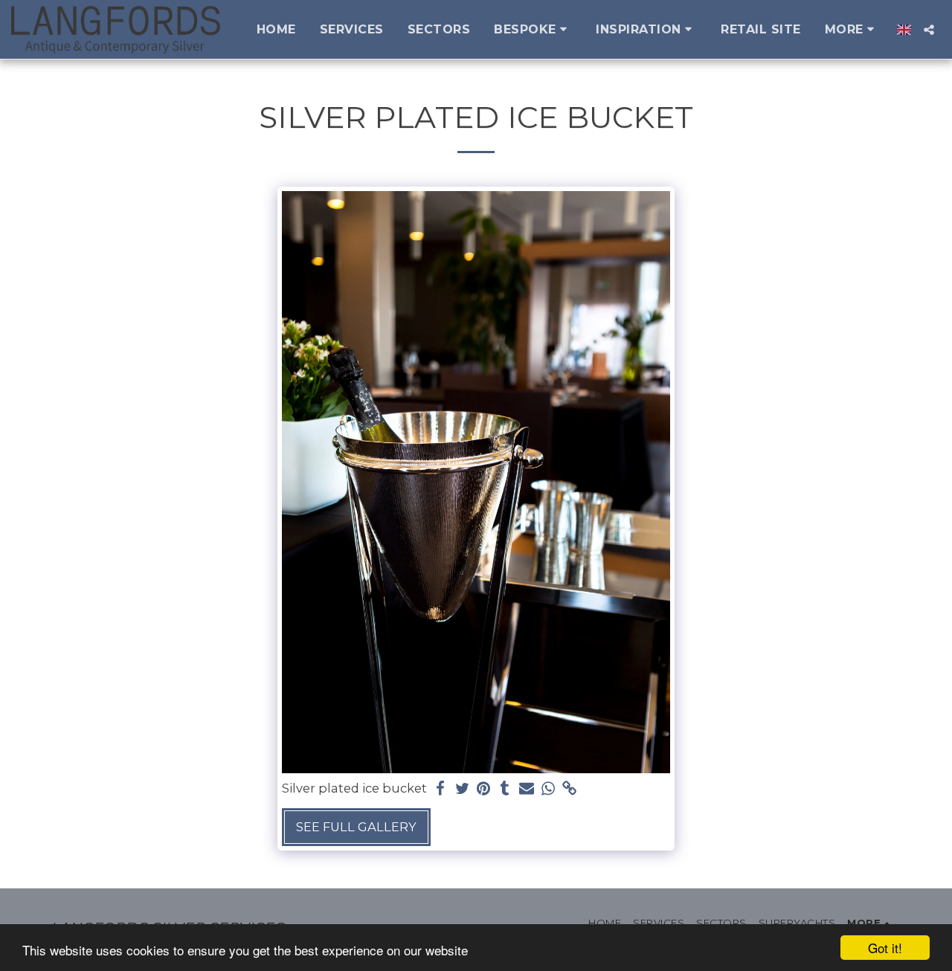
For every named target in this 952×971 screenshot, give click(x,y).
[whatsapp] (548, 789)
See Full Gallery (356, 826)
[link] (569, 789)
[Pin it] (484, 789)
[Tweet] (462, 789)
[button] (533, 29)
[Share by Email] (527, 789)
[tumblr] (505, 789)
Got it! (885, 947)
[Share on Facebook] (440, 789)
